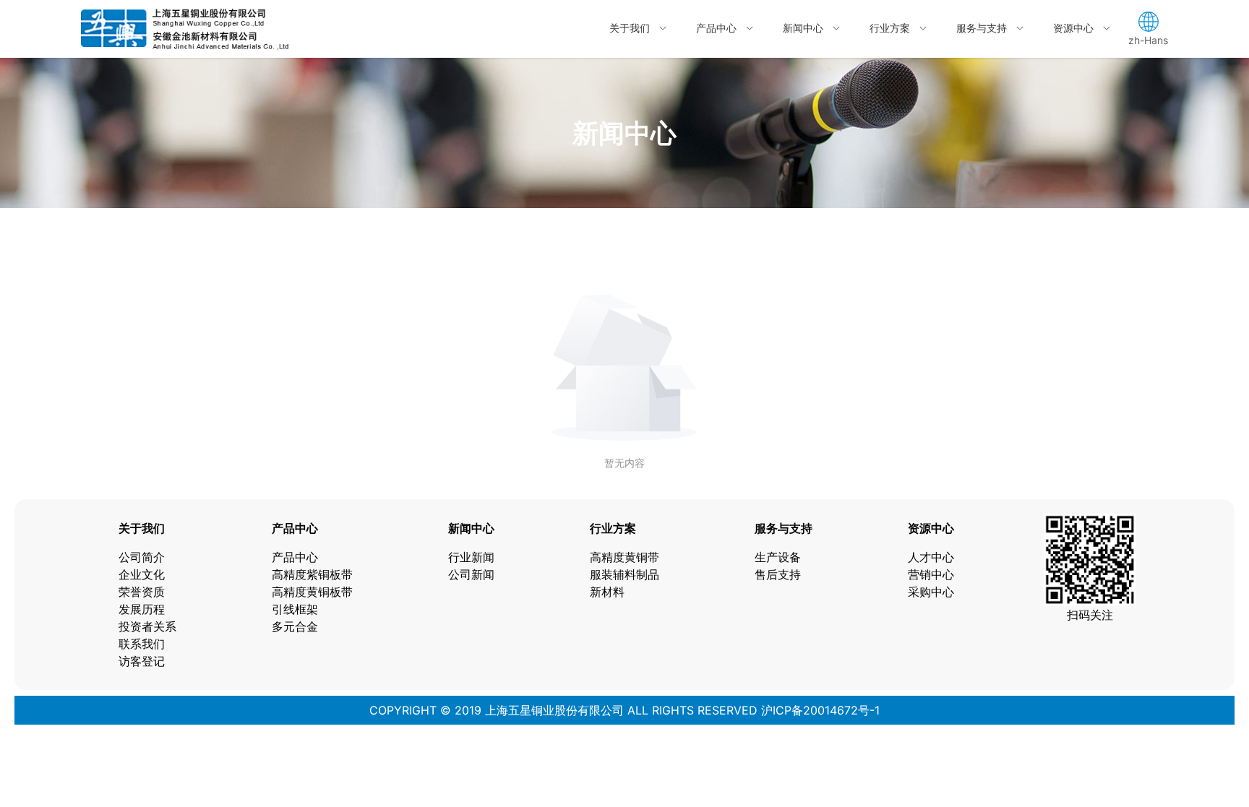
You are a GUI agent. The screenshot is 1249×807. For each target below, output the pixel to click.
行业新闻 (471, 557)
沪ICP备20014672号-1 (818, 710)
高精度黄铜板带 (312, 591)
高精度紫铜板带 (312, 574)
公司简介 (142, 557)
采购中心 (931, 591)
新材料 (607, 591)
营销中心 (931, 574)
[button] (1148, 29)
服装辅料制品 (624, 574)
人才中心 (931, 557)
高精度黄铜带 (624, 557)
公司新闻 (471, 574)
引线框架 (295, 609)
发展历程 (142, 609)
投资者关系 (147, 626)
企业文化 (142, 574)
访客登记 (142, 661)
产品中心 (295, 557)
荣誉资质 (142, 591)
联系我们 (142, 643)
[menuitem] (638, 29)
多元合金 (295, 626)
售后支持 (778, 574)
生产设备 (778, 557)
